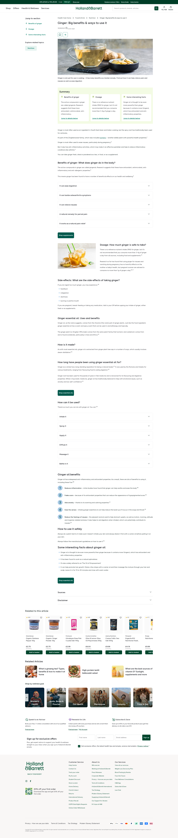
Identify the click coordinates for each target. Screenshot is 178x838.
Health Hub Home (64, 18)
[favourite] (41, 618)
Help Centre (134, 2)
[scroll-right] (151, 697)
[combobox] (133, 8)
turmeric (103, 138)
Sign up (146, 737)
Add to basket (34, 652)
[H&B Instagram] (26, 781)
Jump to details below (69, 118)
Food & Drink (80, 18)
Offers (16, 8)
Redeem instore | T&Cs (112, 2)
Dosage (31, 29)
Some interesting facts (37, 35)
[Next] (151, 629)
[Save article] (60, 34)
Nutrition (31, 48)
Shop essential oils (66, 393)
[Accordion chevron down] (149, 186)
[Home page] (89, 8)
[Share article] (65, 34)
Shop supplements (66, 235)
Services (45, 8)
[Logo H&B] (89, 9)
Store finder (125, 2)
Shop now (76, 2)
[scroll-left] (26, 697)
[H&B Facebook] (30, 781)
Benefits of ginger (35, 24)
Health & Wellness (30, 8)
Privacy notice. (143, 746)
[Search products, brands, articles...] (156, 8)
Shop (8, 8)
